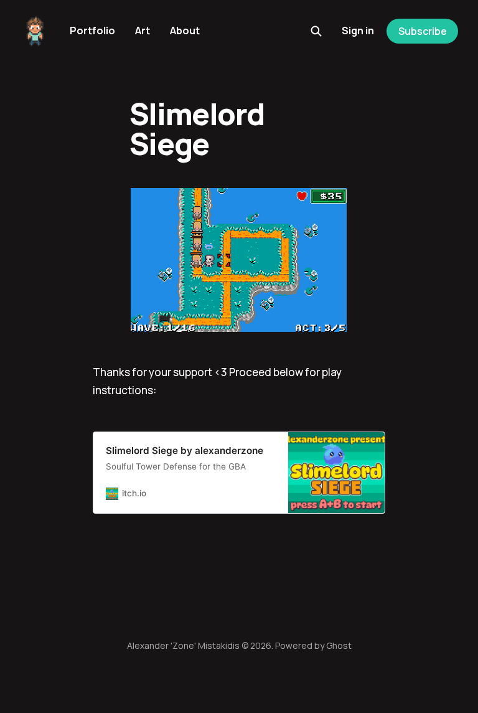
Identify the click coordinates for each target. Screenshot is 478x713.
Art (142, 30)
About (185, 30)
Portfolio (92, 30)
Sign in (358, 30)
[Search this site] (316, 31)
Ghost (339, 645)
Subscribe (422, 31)
